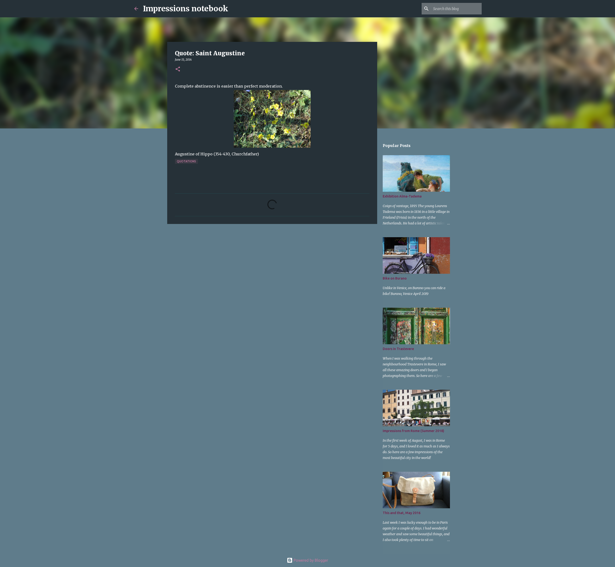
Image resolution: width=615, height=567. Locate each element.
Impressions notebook (185, 8)
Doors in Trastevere (398, 349)
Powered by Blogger (310, 560)
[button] (178, 69)
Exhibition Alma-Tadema (402, 196)
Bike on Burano (395, 278)
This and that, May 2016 (401, 513)
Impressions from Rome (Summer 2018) (413, 431)
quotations (186, 161)
